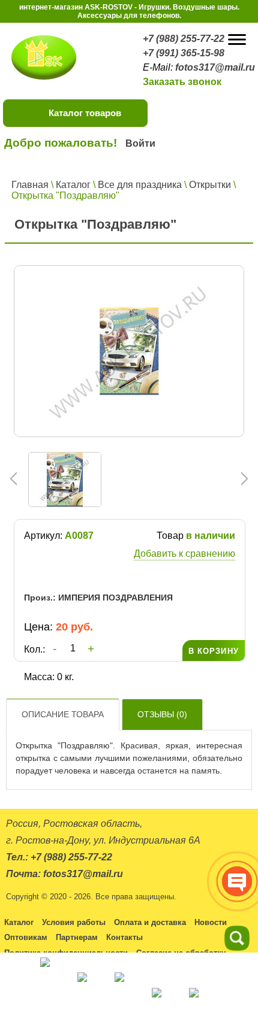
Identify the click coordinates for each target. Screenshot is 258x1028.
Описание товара (63, 714)
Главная (30, 185)
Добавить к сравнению (184, 553)
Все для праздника (140, 185)
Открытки (210, 185)
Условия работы (74, 922)
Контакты (124, 937)
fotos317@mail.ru (215, 67)
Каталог (73, 185)
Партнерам (77, 937)
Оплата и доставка (150, 922)
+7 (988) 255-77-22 (183, 39)
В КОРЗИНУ (213, 651)
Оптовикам (25, 937)
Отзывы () (162, 714)
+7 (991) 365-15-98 (183, 53)
